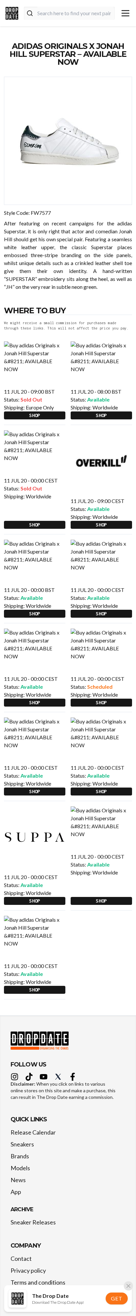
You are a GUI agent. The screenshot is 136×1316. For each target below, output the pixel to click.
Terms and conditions (38, 1282)
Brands (20, 1156)
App (16, 1191)
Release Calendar (33, 1132)
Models (20, 1168)
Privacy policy (28, 1270)
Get (116, 1298)
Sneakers (22, 1144)
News (18, 1179)
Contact (21, 1258)
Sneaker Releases (33, 1222)
